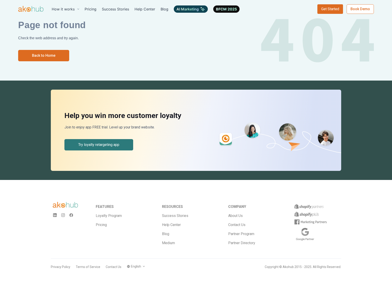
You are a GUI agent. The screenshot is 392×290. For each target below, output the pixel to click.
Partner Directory (241, 243)
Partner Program (241, 234)
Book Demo (360, 9)
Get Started (330, 9)
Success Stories (175, 216)
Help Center (171, 225)
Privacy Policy (60, 267)
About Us (235, 216)
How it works (63, 9)
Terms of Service (88, 267)
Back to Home (43, 55)
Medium (168, 243)
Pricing (101, 225)
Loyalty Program (109, 216)
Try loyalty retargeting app (98, 145)
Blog (165, 234)
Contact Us (236, 225)
